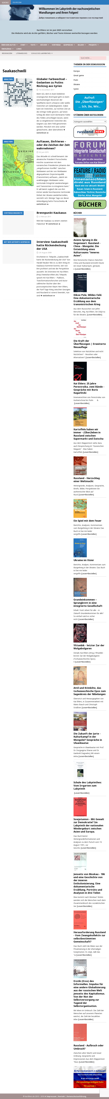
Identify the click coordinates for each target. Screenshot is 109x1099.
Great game (79, 75)
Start (23, 45)
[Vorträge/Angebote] (18, 223)
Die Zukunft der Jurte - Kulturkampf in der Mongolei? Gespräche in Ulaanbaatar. (88, 738)
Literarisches (21, 53)
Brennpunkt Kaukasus (51, 213)
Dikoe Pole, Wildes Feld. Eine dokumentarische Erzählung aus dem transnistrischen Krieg (88, 299)
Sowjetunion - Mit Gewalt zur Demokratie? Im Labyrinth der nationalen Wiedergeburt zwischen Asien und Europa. (89, 825)
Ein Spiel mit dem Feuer (87, 520)
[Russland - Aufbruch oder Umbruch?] (90, 1033)
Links (18, 49)
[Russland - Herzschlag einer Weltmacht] (90, 465)
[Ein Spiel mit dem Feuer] (90, 508)
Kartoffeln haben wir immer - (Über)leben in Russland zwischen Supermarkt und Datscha (88, 434)
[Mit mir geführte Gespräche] (18, 252)
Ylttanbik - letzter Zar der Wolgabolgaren (89, 647)
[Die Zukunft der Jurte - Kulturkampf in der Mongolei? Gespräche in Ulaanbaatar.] (90, 721)
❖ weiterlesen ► (53, 224)
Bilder (81, 45)
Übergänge (6, 49)
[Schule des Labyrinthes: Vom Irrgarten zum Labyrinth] (90, 770)
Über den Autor (8, 45)
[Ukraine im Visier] (90, 547)
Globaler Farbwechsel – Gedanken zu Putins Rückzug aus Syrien (52, 82)
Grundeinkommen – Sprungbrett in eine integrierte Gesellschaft (88, 602)
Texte (32, 45)
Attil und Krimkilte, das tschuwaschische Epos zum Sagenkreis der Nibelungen (90, 691)
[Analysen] (18, 92)
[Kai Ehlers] (54, 18)
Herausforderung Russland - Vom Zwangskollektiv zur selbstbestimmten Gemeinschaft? (90, 937)
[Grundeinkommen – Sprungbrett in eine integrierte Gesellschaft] (90, 587)
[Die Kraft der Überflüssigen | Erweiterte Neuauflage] (90, 328)
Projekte (93, 45)
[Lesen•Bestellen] (82, 269)
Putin (76, 80)
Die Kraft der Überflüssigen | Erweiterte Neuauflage (90, 344)
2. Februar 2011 (45, 216)
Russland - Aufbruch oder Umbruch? (89, 1047)
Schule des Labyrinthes (41, 53)
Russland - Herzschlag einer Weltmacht (87, 480)
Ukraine (77, 84)
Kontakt (5, 2)
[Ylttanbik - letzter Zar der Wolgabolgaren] (90, 633)
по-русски (17, 2)
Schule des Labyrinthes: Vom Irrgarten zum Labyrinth (88, 785)
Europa (77, 71)
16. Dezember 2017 (46, 90)
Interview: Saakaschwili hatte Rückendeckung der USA (52, 245)
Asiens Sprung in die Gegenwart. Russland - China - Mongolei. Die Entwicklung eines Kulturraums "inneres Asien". (87, 247)
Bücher (43, 45)
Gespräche (68, 45)
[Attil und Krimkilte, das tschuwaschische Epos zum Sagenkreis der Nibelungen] (90, 675)
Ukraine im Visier (84, 560)
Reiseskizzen (7, 53)
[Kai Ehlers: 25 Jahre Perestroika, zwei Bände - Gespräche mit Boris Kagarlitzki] (90, 371)
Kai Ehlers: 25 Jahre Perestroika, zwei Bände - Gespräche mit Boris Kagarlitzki (89, 388)
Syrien (76, 89)
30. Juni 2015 (44, 152)
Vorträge (56, 45)
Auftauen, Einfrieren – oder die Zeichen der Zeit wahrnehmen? (53, 145)
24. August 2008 (45, 252)
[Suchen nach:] (92, 58)
